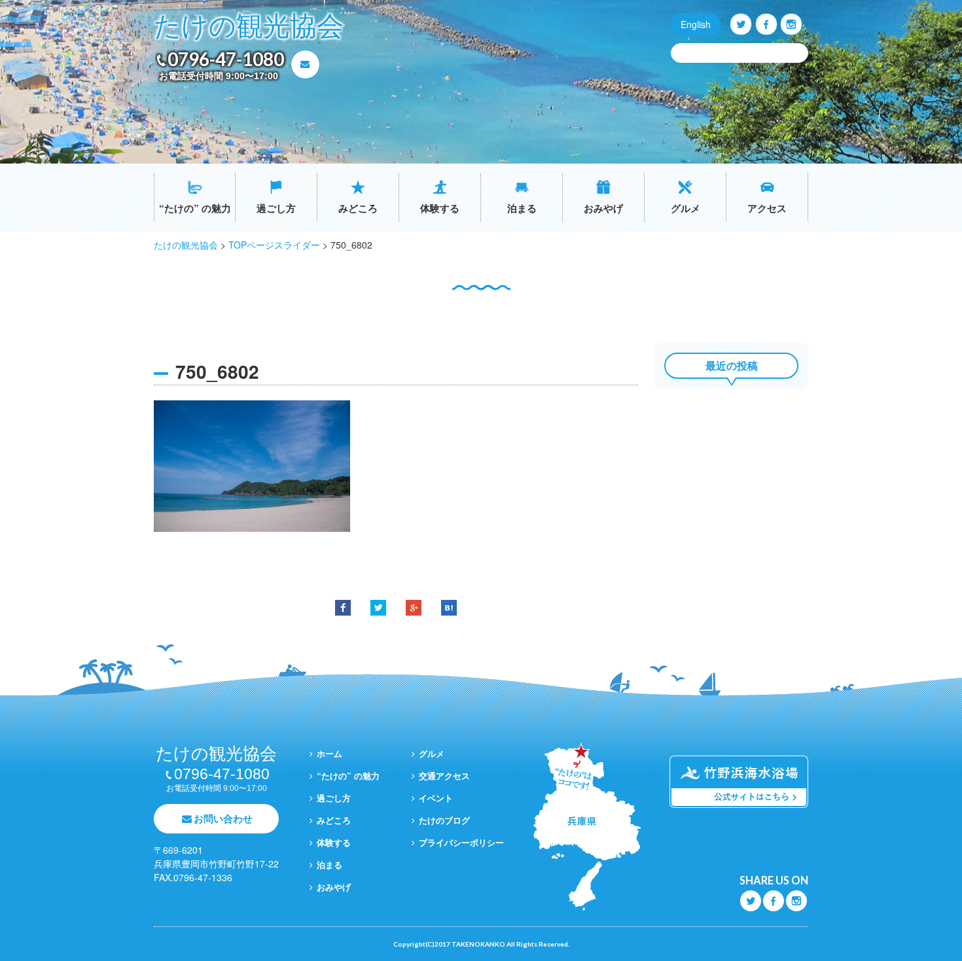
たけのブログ (444, 820)
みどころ (358, 208)
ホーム (329, 753)
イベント (436, 798)
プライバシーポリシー (461, 842)
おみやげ (603, 208)
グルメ (685, 208)
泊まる (522, 208)
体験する (439, 208)
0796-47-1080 (226, 59)
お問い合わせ (223, 818)
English (696, 24)
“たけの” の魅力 (195, 208)
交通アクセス (444, 775)
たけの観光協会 (249, 26)
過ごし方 (276, 208)
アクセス (767, 208)
